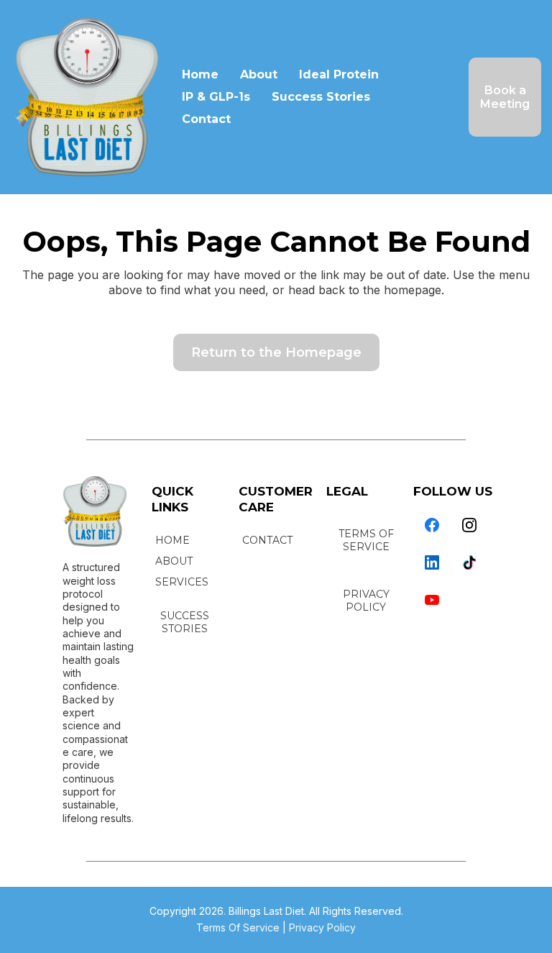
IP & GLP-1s (216, 97)
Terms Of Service (238, 927)
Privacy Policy (322, 927)
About (258, 74)
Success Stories (321, 97)
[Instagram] (469, 525)
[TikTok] (469, 562)
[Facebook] (432, 525)
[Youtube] (432, 600)
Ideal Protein (339, 74)
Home (200, 74)
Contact (206, 119)
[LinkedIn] (432, 562)
